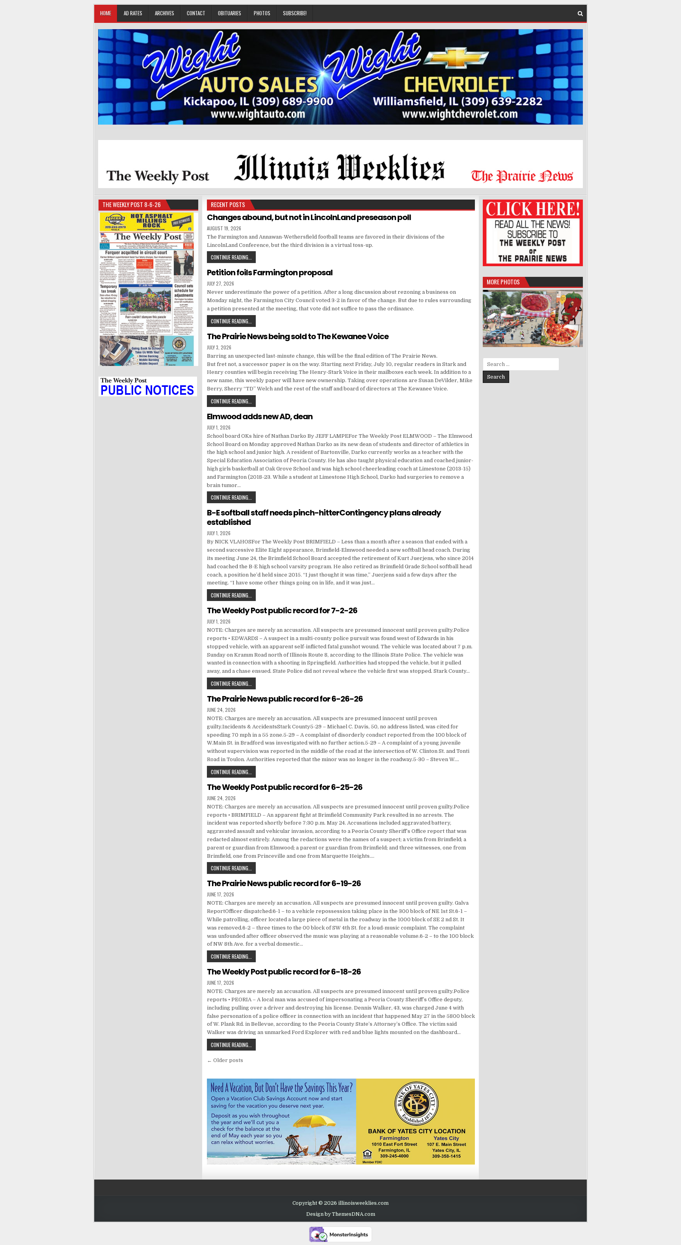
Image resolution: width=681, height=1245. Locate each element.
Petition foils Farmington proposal (270, 272)
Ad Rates (133, 13)
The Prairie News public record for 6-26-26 (285, 698)
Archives (164, 13)
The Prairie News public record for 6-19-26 (284, 883)
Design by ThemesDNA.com (340, 1214)
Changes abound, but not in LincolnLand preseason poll (309, 217)
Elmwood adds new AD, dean (260, 416)
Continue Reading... (233, 257)
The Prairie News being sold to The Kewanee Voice (298, 336)
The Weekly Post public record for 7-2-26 (282, 610)
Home (105, 13)
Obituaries (229, 13)
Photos (262, 13)
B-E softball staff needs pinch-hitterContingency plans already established (324, 517)
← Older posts (225, 1060)
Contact (196, 13)
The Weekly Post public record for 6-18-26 (284, 971)
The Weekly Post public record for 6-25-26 (285, 787)
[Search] (580, 13)
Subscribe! (295, 13)
